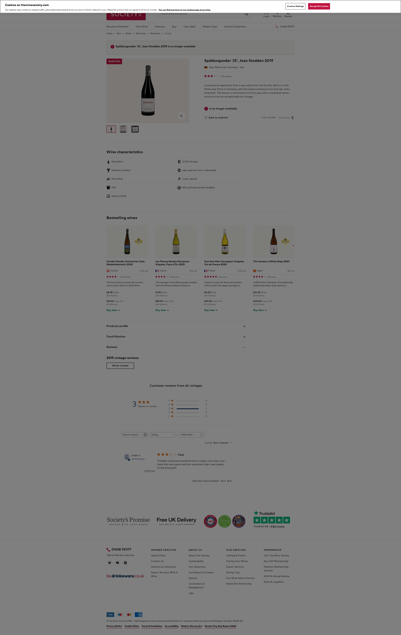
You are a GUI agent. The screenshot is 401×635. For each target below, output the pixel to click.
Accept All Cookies (319, 6)
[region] (200, 6)
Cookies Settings (295, 6)
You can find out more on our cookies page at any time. (185, 10)
